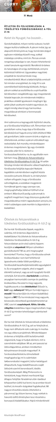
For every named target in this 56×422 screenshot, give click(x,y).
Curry (11, 4)
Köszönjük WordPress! (14, 415)
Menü (29, 15)
